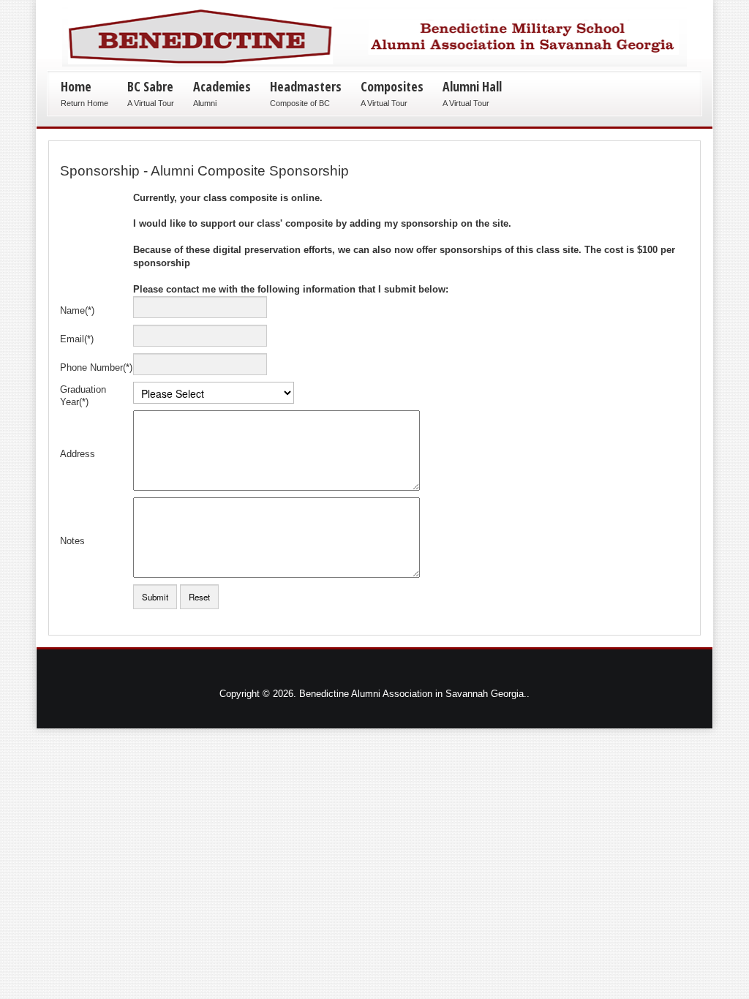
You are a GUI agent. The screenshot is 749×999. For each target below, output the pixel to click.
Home (76, 86)
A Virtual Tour (150, 103)
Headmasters (306, 86)
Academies (222, 86)
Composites (392, 86)
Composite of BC (300, 103)
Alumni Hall (472, 86)
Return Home (84, 103)
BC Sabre (150, 86)
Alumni (205, 103)
